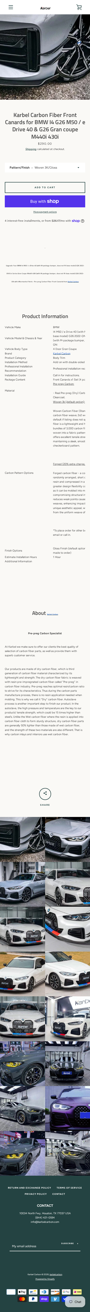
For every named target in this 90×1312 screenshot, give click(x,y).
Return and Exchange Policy (29, 1187)
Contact (58, 1194)
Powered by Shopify (45, 1279)
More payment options (45, 211)
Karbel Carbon (73, 281)
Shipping (30, 149)
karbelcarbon (56, 1274)
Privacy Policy (36, 1194)
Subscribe (67, 1243)
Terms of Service (69, 1187)
